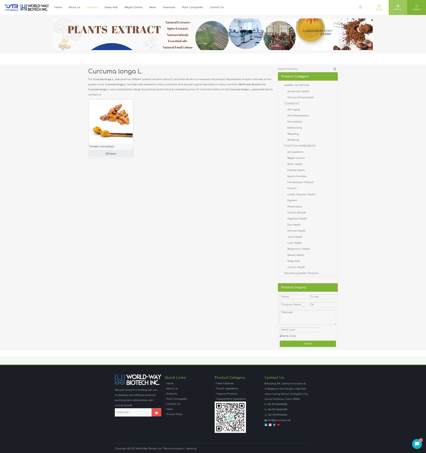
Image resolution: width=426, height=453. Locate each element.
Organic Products (226, 394)
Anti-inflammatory (298, 115)
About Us (74, 7)
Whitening (293, 140)
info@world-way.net (279, 420)
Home (58, 7)
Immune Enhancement (300, 97)
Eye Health (294, 225)
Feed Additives (225, 383)
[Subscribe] (156, 412)
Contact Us (217, 7)
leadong (191, 448)
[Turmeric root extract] (111, 121)
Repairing (293, 134)
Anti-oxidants (295, 152)
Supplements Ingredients (231, 399)
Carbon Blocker (296, 212)
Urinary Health (296, 267)
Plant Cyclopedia (192, 7)
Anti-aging (293, 109)
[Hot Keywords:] (335, 69)
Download (169, 7)
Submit (308, 343)
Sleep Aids (111, 7)
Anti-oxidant (294, 122)
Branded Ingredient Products (301, 273)
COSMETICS (291, 103)
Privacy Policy (174, 414)
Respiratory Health (298, 249)
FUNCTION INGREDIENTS (300, 146)
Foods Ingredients (227, 388)
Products (92, 7)
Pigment (292, 200)
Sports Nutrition (297, 176)
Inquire (112, 153)
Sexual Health (295, 255)
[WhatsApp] (230, 417)
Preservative (294, 206)
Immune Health (296, 231)
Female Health (296, 170)
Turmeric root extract (101, 146)
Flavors (292, 188)
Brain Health (294, 164)
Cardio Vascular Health (301, 194)
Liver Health (294, 243)
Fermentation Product (300, 182)
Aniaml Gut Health (298, 91)
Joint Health (294, 237)
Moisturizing (294, 128)
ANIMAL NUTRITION (296, 85)
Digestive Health (297, 218)
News (152, 7)
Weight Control (133, 7)
